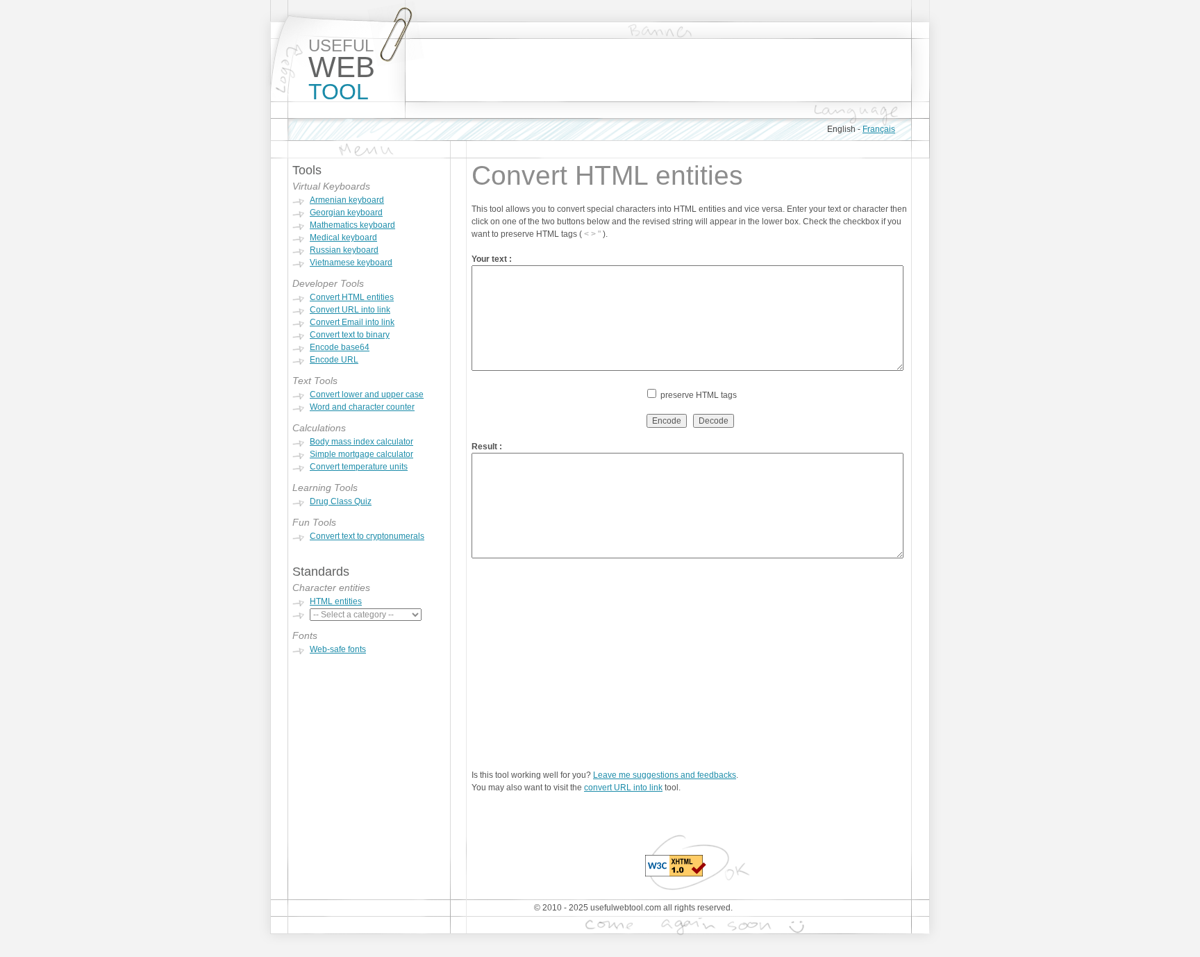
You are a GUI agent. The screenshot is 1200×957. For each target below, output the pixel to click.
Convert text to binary (350, 335)
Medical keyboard (343, 237)
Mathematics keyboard (352, 225)
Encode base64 (339, 347)
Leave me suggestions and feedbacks (664, 775)
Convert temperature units (359, 467)
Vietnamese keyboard (351, 262)
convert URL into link (623, 787)
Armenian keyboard (347, 200)
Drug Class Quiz (341, 501)
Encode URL (334, 360)
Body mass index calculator (361, 442)
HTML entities (336, 601)
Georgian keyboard (346, 212)
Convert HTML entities (352, 297)
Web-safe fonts (338, 649)
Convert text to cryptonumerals (367, 536)
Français (878, 129)
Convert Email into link (352, 322)
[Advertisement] (658, 70)
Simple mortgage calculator (361, 454)
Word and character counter (362, 407)
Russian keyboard (344, 250)
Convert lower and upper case (367, 394)
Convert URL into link (350, 310)
